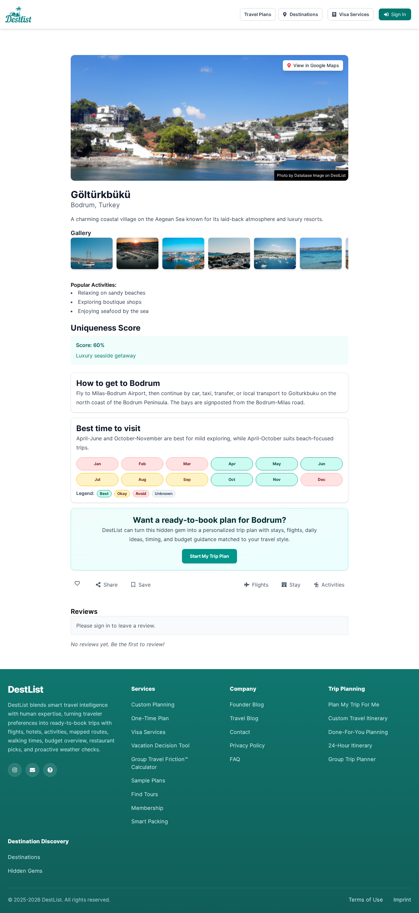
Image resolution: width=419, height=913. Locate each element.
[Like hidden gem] (78, 583)
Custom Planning (152, 704)
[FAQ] (50, 770)
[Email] (32, 770)
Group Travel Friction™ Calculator (159, 763)
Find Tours (144, 794)
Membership (147, 808)
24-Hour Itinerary (350, 745)
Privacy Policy (247, 745)
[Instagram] (15, 770)
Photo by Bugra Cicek (275, 265)
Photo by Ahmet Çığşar (183, 265)
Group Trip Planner (352, 759)
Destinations (304, 14)
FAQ (235, 759)
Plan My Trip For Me (353, 704)
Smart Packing (149, 821)
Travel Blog (244, 718)
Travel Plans (257, 14)
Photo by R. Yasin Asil (137, 265)
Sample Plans (148, 780)
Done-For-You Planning (358, 732)
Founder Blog (247, 704)
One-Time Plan (150, 718)
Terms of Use (366, 899)
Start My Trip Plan (209, 556)
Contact (240, 732)
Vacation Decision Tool (160, 745)
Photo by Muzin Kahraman (91, 265)
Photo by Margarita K (320, 265)
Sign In (398, 14)
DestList (25, 689)
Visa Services (354, 14)
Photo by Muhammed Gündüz (229, 265)
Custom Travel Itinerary (358, 718)
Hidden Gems (25, 870)
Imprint (402, 899)
